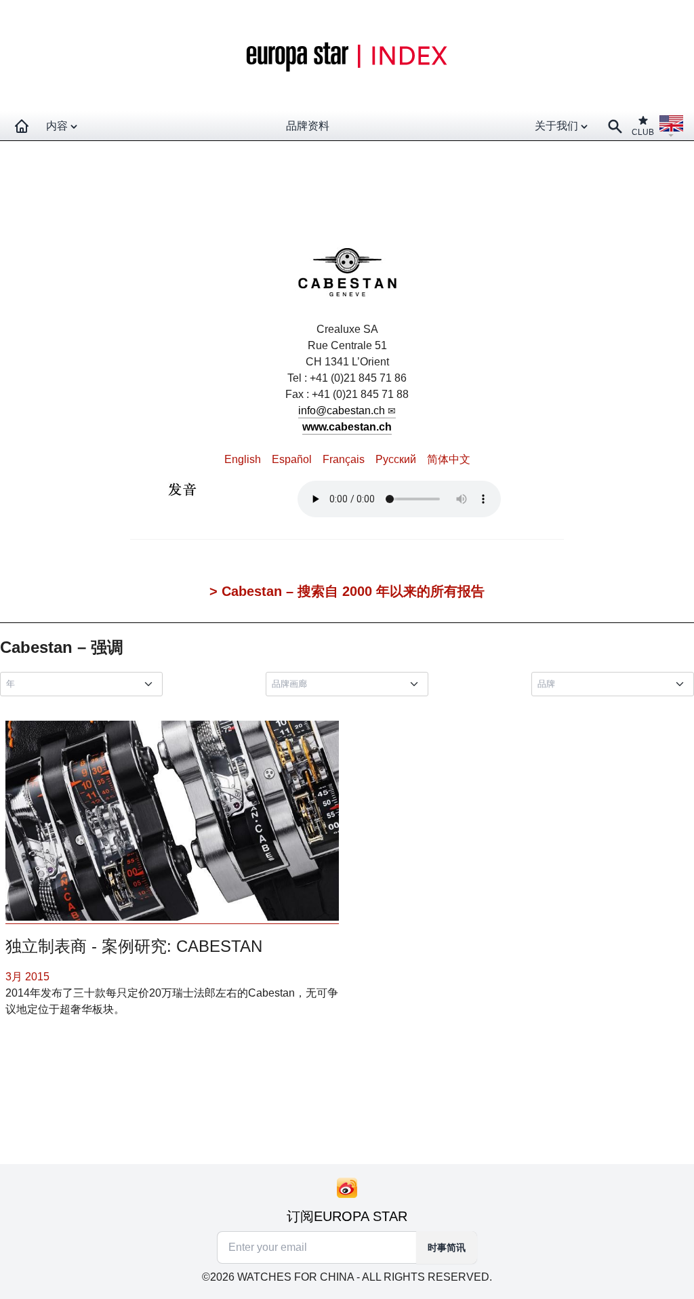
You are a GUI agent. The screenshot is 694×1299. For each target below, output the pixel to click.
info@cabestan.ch (341, 410)
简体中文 (448, 459)
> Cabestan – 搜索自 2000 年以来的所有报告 (347, 591)
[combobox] (84, 684)
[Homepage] (21, 126)
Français (344, 459)
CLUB (643, 132)
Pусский (395, 459)
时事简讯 (447, 1247)
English (242, 459)
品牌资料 (307, 126)
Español (292, 459)
